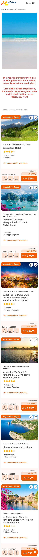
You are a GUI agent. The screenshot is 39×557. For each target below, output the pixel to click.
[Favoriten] (36, 118)
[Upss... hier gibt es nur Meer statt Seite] (19, 41)
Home (2, 9)
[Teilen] (31, 118)
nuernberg (11, 9)
